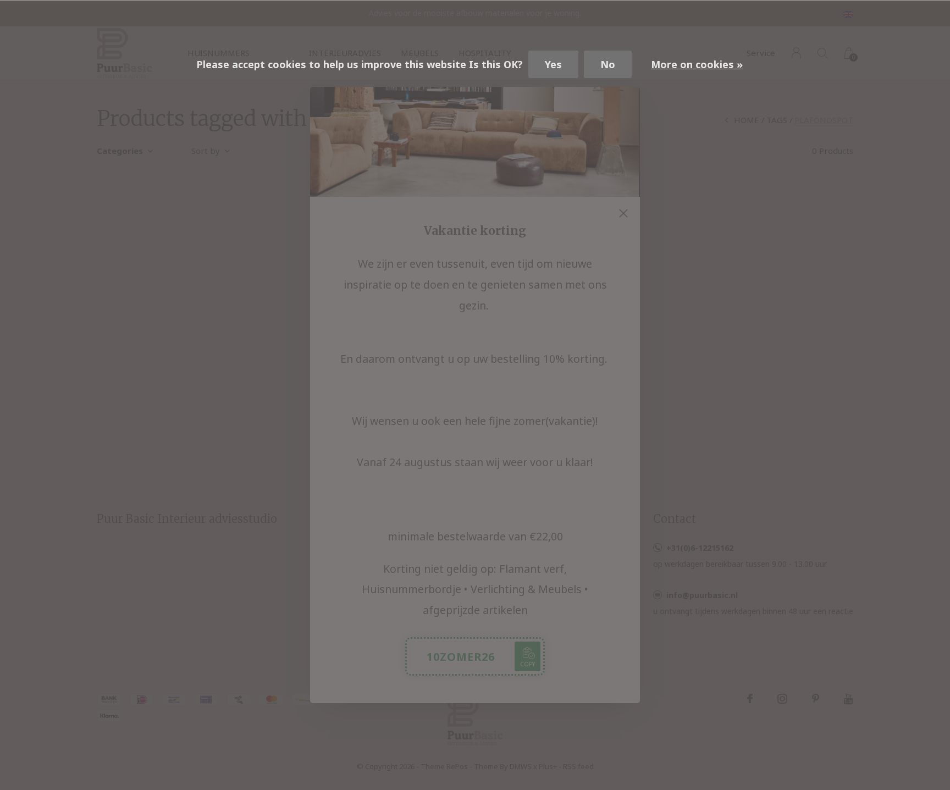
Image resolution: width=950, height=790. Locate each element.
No (607, 64)
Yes (553, 64)
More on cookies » (697, 64)
